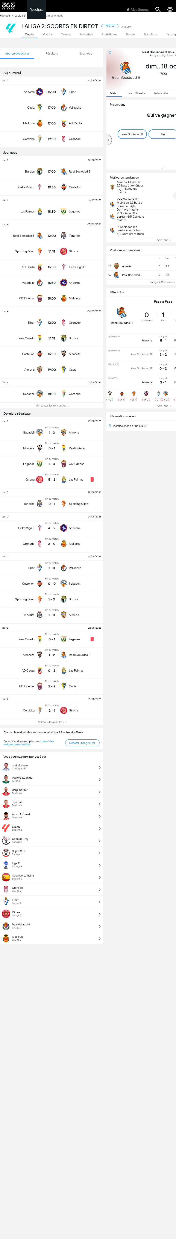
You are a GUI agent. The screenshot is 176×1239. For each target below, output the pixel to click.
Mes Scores (140, 10)
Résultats (36, 10)
